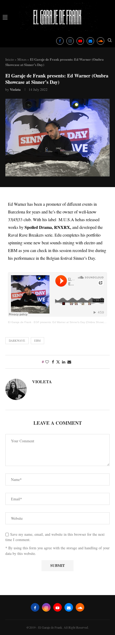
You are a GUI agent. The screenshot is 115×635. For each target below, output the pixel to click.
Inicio (9, 59)
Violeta (15, 89)
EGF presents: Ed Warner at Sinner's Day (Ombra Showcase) (71, 322)
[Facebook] (60, 41)
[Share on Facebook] (53, 361)
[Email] (90, 41)
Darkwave (17, 341)
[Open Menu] (5, 17)
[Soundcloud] (100, 41)
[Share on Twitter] (58, 361)
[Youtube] (80, 41)
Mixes (21, 59)
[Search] (109, 40)
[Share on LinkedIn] (63, 361)
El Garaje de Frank (19, 322)
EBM (37, 341)
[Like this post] (47, 361)
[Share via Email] (69, 361)
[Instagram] (70, 41)
